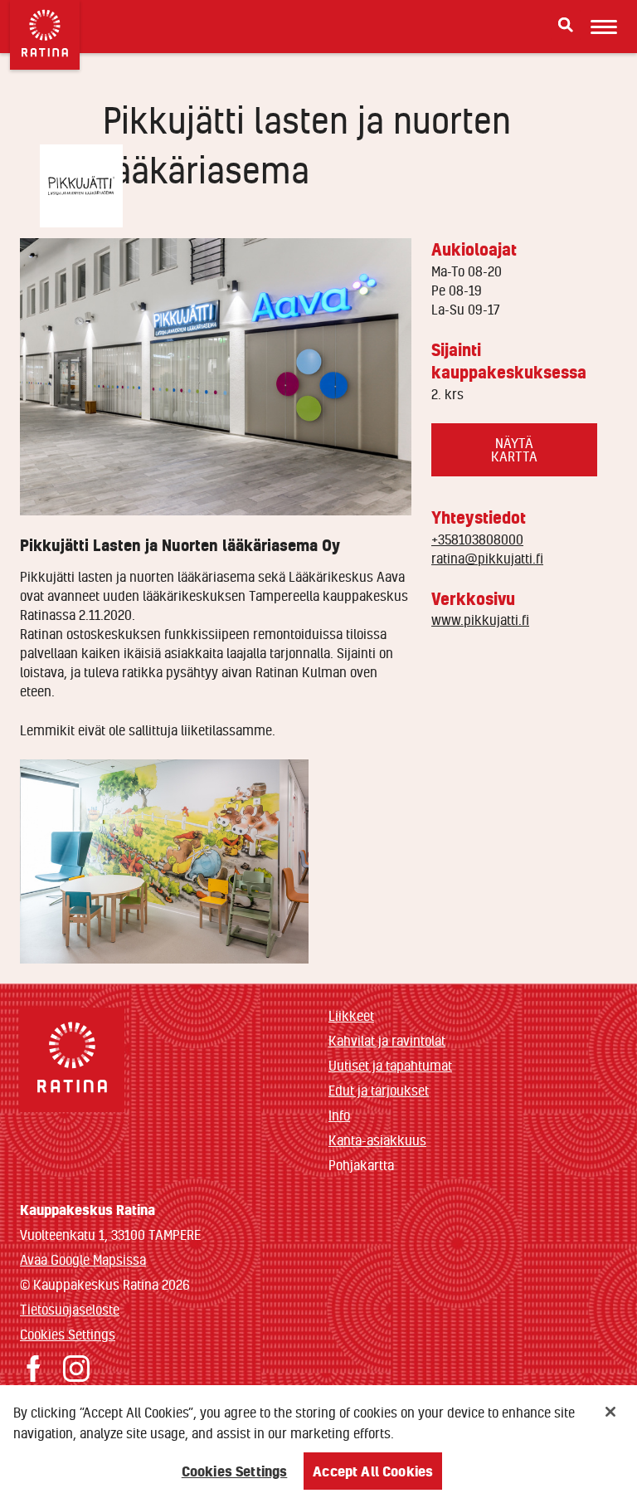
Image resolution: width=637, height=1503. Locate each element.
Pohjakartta (361, 1165)
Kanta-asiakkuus (377, 1140)
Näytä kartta (514, 449)
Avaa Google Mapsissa (83, 1259)
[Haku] (566, 25)
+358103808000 (477, 539)
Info (339, 1115)
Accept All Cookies (373, 1471)
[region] (318, 1444)
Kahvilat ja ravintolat (386, 1040)
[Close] (610, 1411)
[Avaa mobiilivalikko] (604, 26)
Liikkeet (351, 1015)
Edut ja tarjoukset (378, 1090)
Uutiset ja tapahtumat (390, 1065)
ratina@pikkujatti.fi (487, 558)
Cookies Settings (67, 1334)
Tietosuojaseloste (69, 1309)
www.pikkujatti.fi (480, 619)
